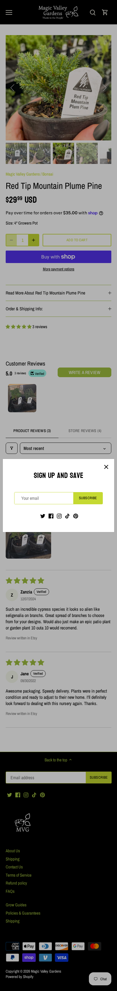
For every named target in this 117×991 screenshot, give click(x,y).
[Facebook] (51, 516)
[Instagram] (59, 516)
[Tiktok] (67, 516)
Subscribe (88, 498)
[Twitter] (42, 516)
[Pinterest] (75, 516)
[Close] (106, 467)
